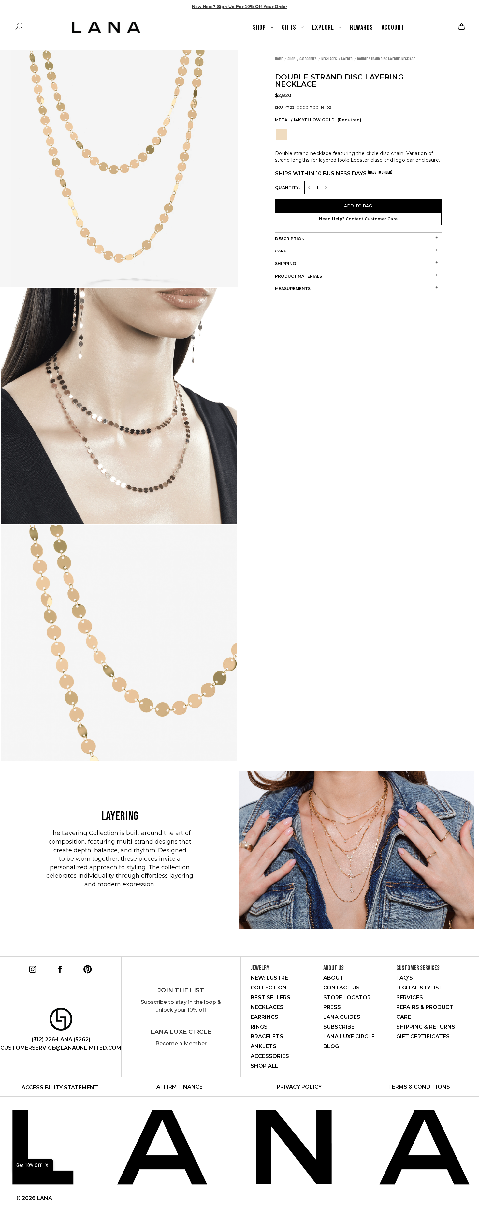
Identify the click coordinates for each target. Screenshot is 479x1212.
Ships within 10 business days (333, 173)
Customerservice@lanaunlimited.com (60, 1048)
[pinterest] (86, 968)
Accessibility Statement (60, 1087)
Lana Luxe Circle (181, 1031)
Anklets (263, 1046)
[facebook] (58, 968)
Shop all (264, 1066)
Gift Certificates (423, 1036)
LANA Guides (341, 1017)
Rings (259, 1027)
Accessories (270, 1056)
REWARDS (361, 27)
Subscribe (339, 1027)
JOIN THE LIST (181, 990)
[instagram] (31, 968)
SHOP (260, 27)
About (333, 978)
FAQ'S (404, 978)
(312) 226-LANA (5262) (61, 1039)
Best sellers (270, 997)
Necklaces (267, 1007)
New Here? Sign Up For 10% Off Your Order (239, 6)
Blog (331, 1046)
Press (332, 1007)
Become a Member (181, 1043)
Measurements (293, 288)
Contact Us (341, 988)
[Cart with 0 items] (461, 26)
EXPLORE (323, 27)
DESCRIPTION (290, 238)
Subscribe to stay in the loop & (181, 1006)
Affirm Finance (179, 1087)
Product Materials (298, 276)
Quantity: (287, 187)
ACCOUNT (393, 27)
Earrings (264, 1017)
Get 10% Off (29, 1165)
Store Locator (347, 997)
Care (280, 251)
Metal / (318, 119)
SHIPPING (285, 263)
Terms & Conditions (419, 1087)
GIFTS (290, 27)
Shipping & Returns (425, 1027)
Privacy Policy (299, 1087)
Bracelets (267, 1036)
